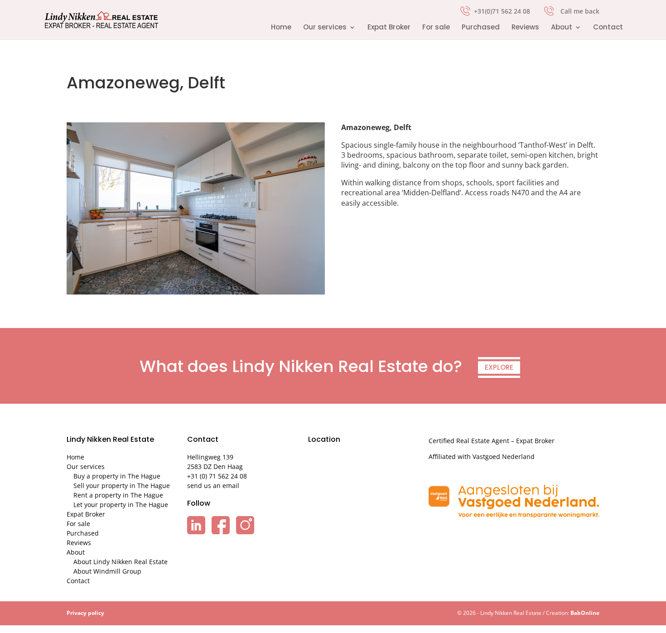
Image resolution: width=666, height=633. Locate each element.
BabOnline (584, 613)
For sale (436, 28)
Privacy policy (85, 613)
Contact (608, 28)
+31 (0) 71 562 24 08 (217, 476)
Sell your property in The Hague (121, 485)
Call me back (579, 11)
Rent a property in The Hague (118, 495)
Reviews (525, 28)
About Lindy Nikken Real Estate (120, 561)
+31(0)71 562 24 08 (502, 10)
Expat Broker (388, 28)
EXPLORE (499, 367)
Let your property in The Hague (120, 504)
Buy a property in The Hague (116, 476)
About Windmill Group (107, 571)
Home (281, 28)
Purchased (481, 28)
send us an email (213, 485)
